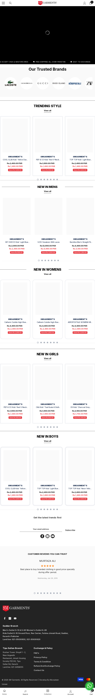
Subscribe (70, 530)
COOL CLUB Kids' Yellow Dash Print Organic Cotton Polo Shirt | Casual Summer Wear (15, 160)
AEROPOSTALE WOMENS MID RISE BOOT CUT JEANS (80, 322)
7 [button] (57, 179)
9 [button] (60, 593)
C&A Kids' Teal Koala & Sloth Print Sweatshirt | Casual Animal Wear (47, 407)
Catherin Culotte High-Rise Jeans (15, 322)
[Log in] (84, 3)
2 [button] (41, 179)
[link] (4, 691)
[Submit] (16, 644)
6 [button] (54, 179)
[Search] (10, 3)
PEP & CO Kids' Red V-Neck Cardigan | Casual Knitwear (47, 160)
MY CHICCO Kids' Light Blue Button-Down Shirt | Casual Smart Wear (16, 242)
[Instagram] (47, 536)
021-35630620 (33, 639)
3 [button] (44, 179)
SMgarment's (15, 319)
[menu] (3, 3)
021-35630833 (18, 639)
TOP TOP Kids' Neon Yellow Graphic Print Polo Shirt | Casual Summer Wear (80, 488)
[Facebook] (42, 536)
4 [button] (47, 179)
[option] (47, 146)
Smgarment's (15, 157)
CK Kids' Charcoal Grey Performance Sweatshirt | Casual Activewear (80, 407)
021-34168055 (17, 667)
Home (4, 694)
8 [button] (57, 593)
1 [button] (38, 179)
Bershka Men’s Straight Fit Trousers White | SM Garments (80, 242)
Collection (47, 694)
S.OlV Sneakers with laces (49, 242)
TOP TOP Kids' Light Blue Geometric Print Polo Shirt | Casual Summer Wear (80, 160)
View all (47, 110)
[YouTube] (53, 536)
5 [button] (50, 179)
